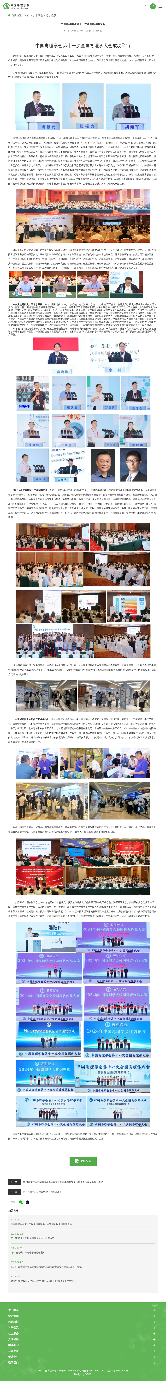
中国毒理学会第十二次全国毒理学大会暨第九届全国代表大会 (41, 1224)
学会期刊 (13, 1345)
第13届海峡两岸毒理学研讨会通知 (28, 1252)
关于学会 (13, 1310)
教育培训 (13, 1321)
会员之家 (13, 1351)
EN (146, 6)
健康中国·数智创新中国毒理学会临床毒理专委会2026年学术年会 (43, 1281)
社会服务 (13, 1333)
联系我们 (13, 1362)
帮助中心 (13, 1356)
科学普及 (13, 1327)
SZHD (88, 1374)
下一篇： (14, 1192)
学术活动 (38, 15)
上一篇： (14, 1182)
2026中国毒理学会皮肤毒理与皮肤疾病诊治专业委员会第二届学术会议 (46, 1266)
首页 (27, 15)
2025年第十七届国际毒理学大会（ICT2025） (34, 1238)
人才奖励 (13, 1339)
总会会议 (51, 15)
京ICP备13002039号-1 (118, 1370)
